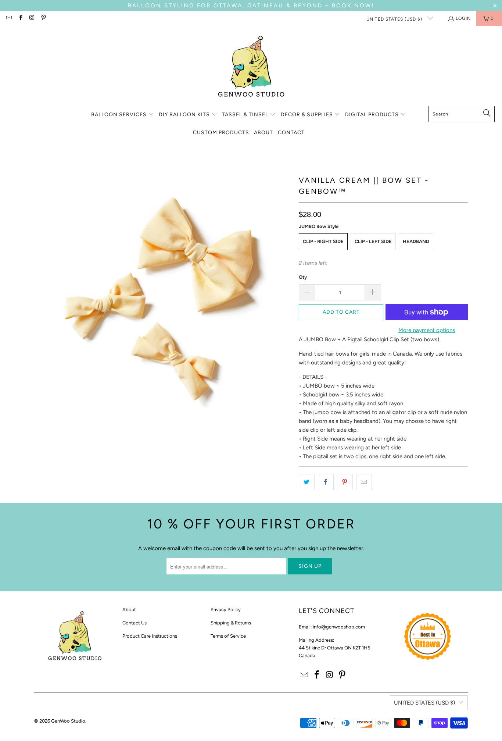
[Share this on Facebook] (326, 482)
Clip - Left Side (373, 241)
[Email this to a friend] (364, 482)
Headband (416, 241)
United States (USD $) (395, 19)
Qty (303, 277)
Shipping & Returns (231, 623)
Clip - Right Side (323, 241)
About (129, 609)
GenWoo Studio (68, 721)
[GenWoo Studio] (251, 67)
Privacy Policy (226, 609)
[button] (122, 115)
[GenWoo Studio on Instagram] (32, 18)
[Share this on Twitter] (307, 482)
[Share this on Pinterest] (345, 482)
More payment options (426, 330)
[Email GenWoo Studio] (9, 18)
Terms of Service (228, 636)
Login (463, 18)
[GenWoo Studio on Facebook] (20, 18)
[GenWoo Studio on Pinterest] (43, 18)
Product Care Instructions (149, 636)
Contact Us (134, 623)
